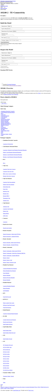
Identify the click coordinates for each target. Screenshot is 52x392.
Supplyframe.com (16, 390)
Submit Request (4, 66)
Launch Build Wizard (5, 42)
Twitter (8, 388)
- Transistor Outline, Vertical (6, 134)
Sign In (2, 8)
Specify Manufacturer (6, 28)
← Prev (2, 103)
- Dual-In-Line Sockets (5, 119)
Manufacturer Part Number (7, 31)
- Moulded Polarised (5, 125)
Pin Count (4, 37)
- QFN (2, 126)
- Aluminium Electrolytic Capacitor (8, 111)
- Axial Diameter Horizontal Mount (8, 112)
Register (5, 8)
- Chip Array (3, 114)
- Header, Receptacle (5, 120)
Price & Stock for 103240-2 (15, 85)
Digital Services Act (45, 387)
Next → (5, 103)
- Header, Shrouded (4, 121)
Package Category (5, 40)
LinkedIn (12, 388)
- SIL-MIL (3, 129)
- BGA (2, 113)
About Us (2, 387)
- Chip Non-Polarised (5, 115)
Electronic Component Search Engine (8, 1)
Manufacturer (4, 26)
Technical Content (4, 6)
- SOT (2, 133)
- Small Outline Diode (5, 130)
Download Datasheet (11, 84)
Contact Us (7, 387)
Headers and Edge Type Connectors (11, 94)
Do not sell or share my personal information (25, 387)
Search (2, 4)
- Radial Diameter (4, 128)
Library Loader (4, 388)
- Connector (3, 118)
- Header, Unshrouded (5, 122)
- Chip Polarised (4, 117)
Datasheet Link (5, 33)
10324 (39, 93)
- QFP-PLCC (3, 127)
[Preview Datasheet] (14, 35)
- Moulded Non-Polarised (6, 123)
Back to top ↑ (31, 390)
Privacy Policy (37, 387)
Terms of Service (12, 387)
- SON (2, 131)
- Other (2, 135)
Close (2, 384)
